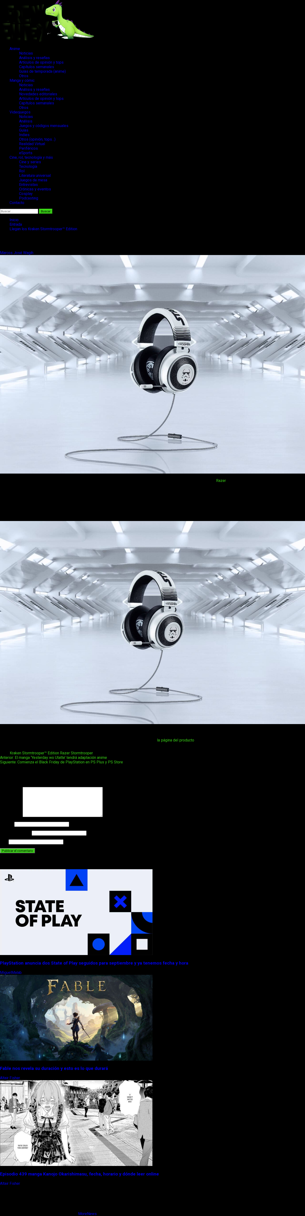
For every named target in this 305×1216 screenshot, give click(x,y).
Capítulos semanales (36, 67)
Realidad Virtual (32, 144)
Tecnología (28, 166)
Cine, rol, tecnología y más (31, 157)
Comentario (11, 815)
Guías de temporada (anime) (42, 71)
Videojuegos (20, 112)
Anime (15, 48)
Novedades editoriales (38, 94)
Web (4, 841)
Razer (221, 480)
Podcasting (28, 198)
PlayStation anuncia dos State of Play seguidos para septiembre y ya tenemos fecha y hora (94, 963)
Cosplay (26, 193)
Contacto (17, 202)
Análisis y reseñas (34, 58)
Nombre (6, 824)
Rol (22, 171)
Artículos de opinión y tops (41, 62)
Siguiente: (61, 762)
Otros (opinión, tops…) (37, 139)
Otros (23, 76)
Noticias (26, 53)
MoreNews (87, 1213)
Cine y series (30, 162)
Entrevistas (28, 184)
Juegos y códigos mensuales (43, 125)
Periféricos (28, 148)
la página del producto (175, 740)
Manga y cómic (22, 80)
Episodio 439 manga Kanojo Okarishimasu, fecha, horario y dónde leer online (79, 1174)
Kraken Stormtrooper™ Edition (34, 753)
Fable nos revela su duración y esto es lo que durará (54, 1068)
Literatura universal (35, 175)
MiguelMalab (11, 972)
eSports (25, 153)
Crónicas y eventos (35, 189)
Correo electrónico (15, 833)
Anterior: (53, 757)
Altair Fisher (10, 1078)
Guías (23, 130)
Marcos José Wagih (17, 252)
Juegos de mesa (33, 180)
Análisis (25, 121)
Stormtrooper (82, 753)
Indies (24, 135)
